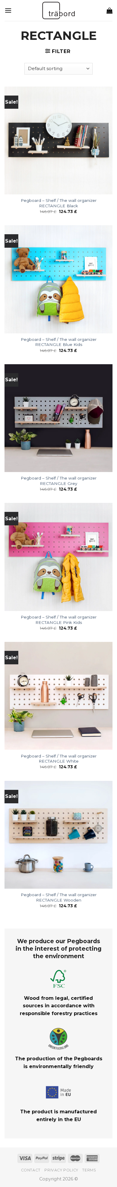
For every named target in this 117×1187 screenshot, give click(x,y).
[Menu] (8, 10)
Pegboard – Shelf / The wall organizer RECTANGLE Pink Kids (59, 620)
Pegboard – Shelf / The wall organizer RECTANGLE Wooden (59, 897)
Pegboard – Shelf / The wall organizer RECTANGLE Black (59, 203)
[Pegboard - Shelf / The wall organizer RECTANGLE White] (58, 696)
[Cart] (109, 10)
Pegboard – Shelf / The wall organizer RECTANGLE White (59, 759)
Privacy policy (61, 1170)
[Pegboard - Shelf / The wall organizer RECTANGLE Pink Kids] (58, 557)
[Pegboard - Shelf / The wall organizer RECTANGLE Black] (58, 140)
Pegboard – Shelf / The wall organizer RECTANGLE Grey (59, 481)
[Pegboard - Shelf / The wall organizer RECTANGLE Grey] (58, 418)
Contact (30, 1170)
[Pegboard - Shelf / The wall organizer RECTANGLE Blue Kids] (58, 279)
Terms (89, 1170)
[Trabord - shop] (58, 10)
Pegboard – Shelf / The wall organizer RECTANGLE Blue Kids (59, 342)
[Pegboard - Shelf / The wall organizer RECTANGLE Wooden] (58, 835)
